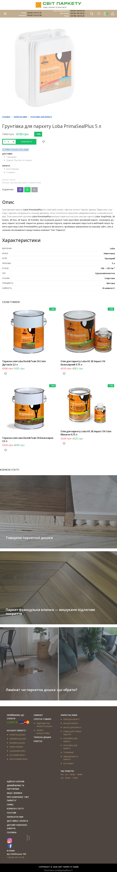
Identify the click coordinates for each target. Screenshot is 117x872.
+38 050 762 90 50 (77, 13)
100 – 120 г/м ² (108, 268)
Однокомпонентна (105, 273)
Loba (112, 248)
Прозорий (110, 258)
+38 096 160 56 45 (77, 16)
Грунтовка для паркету (41, 117)
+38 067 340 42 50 (77, 10)
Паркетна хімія (20, 117)
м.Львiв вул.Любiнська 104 (16, 852)
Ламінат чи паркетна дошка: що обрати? (41, 689)
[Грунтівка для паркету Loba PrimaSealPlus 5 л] (20, 189)
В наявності (109, 288)
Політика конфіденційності (58, 870)
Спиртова (110, 278)
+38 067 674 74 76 (34, 12)
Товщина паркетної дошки (29, 537)
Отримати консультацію (15, 149)
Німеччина (109, 253)
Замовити (26, 141)
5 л (113, 263)
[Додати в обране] (43, 142)
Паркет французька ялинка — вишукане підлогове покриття (50, 611)
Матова (111, 283)
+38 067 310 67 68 (34, 15)
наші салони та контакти (54, 7)
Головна (6, 117)
